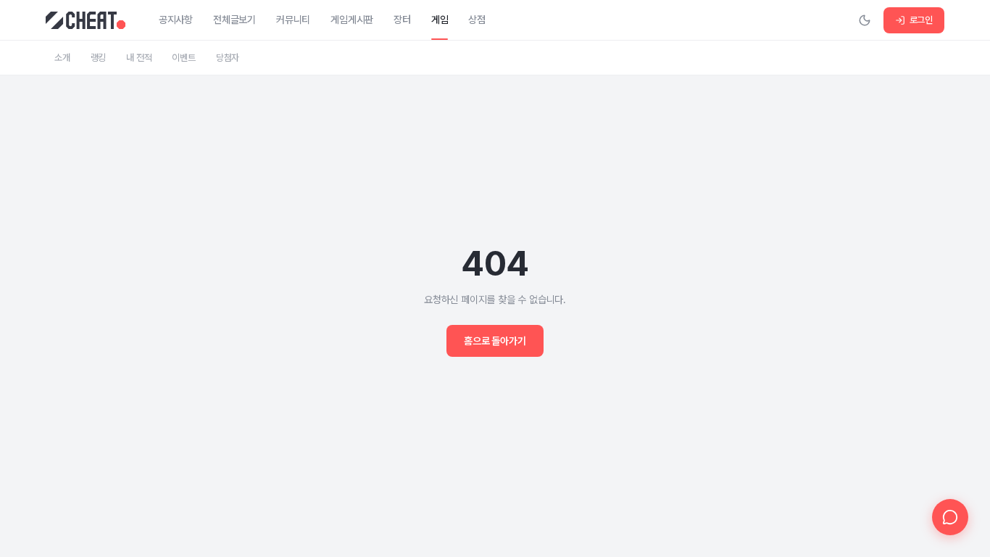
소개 (62, 57)
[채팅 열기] (950, 517)
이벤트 (183, 57)
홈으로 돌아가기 (494, 341)
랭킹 (99, 57)
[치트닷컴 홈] (85, 20)
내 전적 (138, 57)
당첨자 (227, 57)
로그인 (921, 20)
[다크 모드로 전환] (865, 20)
